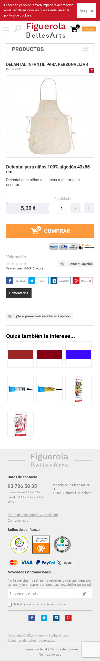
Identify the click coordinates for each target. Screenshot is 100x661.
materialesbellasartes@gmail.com (33, 515)
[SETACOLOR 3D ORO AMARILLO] (50, 389)
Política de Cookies (64, 649)
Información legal (34, 649)
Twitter (41, 281)
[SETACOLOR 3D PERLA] (20, 389)
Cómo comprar (18, 520)
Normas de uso (50, 654)
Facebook (20, 281)
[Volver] (91, 70)
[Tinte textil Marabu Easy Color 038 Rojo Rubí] (20, 354)
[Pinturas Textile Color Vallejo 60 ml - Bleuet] (79, 354)
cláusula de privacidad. (53, 604)
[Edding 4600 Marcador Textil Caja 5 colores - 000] (79, 389)
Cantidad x (63, 199)
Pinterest (86, 281)
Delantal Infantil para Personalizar (47, 64)
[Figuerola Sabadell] (46, 30)
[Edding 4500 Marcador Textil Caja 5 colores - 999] (20, 424)
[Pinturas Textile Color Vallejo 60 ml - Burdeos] (50, 354)
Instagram (64, 281)
